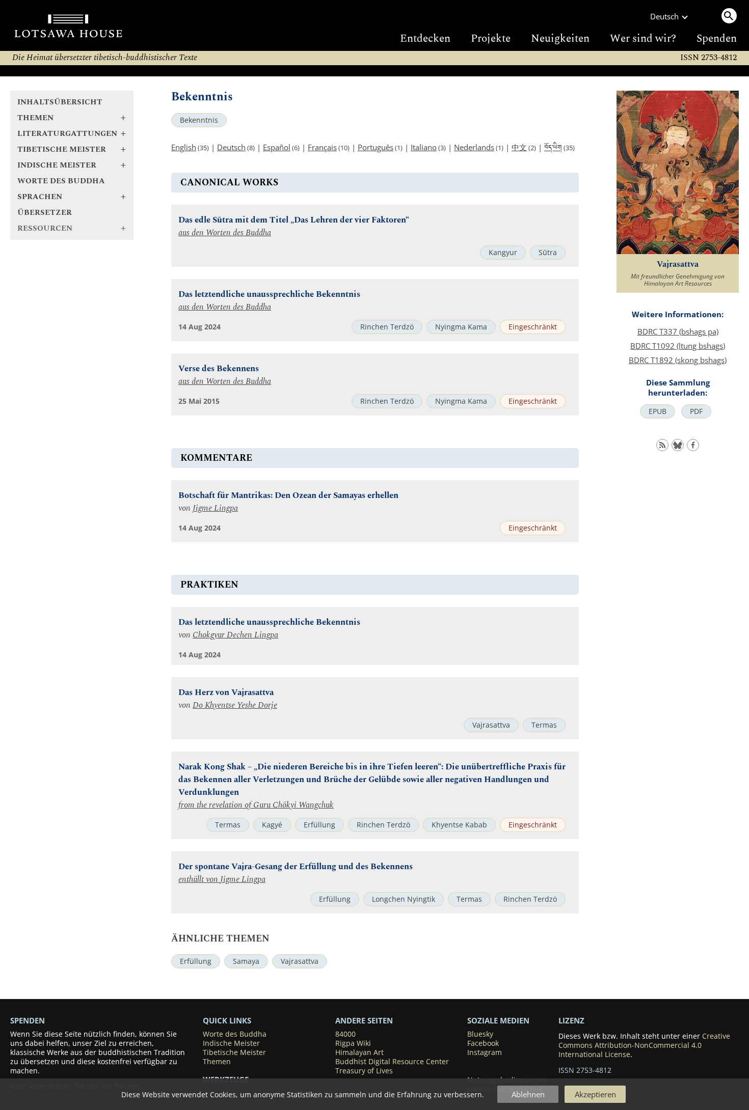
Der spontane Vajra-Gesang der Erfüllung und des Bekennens (295, 867)
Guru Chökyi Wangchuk (293, 805)
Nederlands (474, 147)
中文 (519, 147)
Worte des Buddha (61, 181)
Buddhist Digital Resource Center (392, 1061)
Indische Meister (231, 1043)
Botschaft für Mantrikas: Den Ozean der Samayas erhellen (288, 495)
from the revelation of (215, 805)
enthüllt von (199, 879)
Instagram (484, 1052)
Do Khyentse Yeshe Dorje (235, 705)
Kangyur (503, 252)
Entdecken (425, 39)
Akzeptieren (595, 1094)
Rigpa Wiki (353, 1043)
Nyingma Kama (461, 326)
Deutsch (231, 147)
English (183, 147)
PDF (696, 411)
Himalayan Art (359, 1052)
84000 (345, 1034)
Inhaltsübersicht (59, 102)
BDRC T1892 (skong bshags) (678, 360)
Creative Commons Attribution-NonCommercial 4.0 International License (644, 1045)
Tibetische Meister (234, 1052)
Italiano (424, 147)
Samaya (246, 961)
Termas (544, 725)
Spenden (717, 39)
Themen (217, 1061)
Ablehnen (528, 1094)
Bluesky (480, 1034)
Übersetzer (44, 212)
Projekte (491, 39)
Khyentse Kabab (459, 824)
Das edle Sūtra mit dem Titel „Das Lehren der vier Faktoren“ (293, 220)
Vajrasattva (491, 725)
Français (322, 147)
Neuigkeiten (560, 39)
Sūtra (548, 252)
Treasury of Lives (364, 1070)
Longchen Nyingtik (403, 899)
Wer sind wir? (643, 39)
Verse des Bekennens (218, 369)
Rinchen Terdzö (387, 326)
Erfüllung (319, 824)
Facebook (483, 1043)
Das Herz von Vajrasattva (226, 692)
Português (375, 147)
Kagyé (272, 824)
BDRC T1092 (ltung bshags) (677, 346)
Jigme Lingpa (215, 508)
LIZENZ (571, 1020)
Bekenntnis (199, 120)
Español (276, 147)
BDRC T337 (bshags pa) (677, 331)
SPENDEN (27, 1020)
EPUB (657, 411)
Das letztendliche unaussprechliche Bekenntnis (269, 294)
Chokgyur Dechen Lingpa (235, 635)
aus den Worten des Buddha (224, 233)
